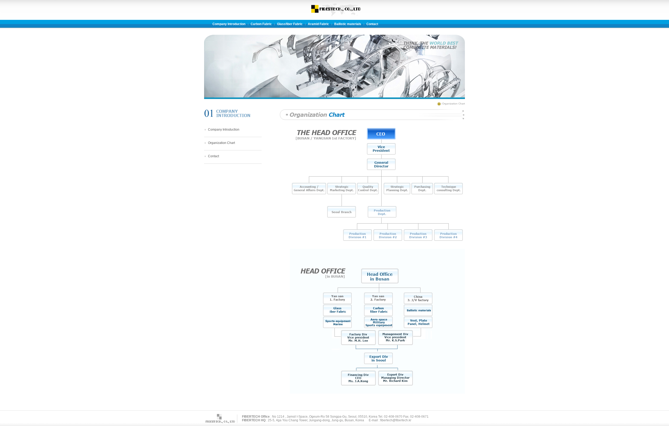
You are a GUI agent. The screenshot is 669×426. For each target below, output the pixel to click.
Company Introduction (223, 129)
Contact (213, 156)
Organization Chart (453, 103)
